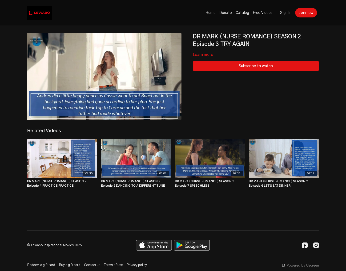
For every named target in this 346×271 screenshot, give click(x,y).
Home (210, 13)
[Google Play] (192, 245)
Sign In (285, 13)
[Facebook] (305, 245)
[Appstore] (154, 245)
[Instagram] (316, 245)
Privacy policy (137, 265)
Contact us (92, 265)
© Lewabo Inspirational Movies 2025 (54, 245)
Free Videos (263, 13)
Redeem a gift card (41, 265)
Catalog (242, 13)
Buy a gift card (69, 265)
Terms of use (113, 265)
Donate (225, 13)
